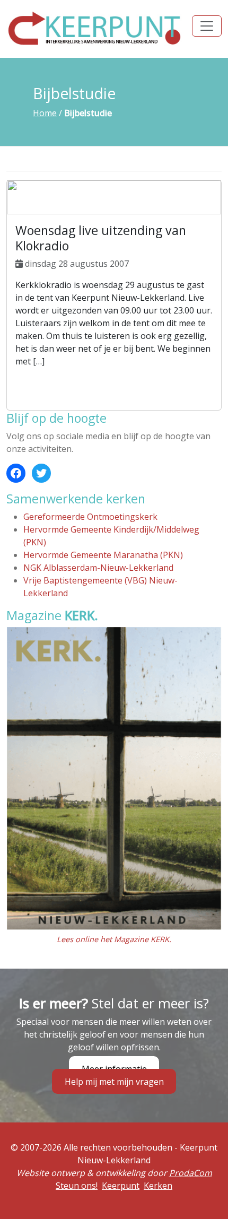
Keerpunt (120, 1185)
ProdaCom (190, 1173)
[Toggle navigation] (207, 26)
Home (45, 113)
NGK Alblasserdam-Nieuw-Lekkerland (98, 567)
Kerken (158, 1185)
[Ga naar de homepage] (94, 28)
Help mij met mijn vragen (114, 1081)
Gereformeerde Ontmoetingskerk (90, 517)
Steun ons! (77, 1185)
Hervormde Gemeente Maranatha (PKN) (103, 555)
